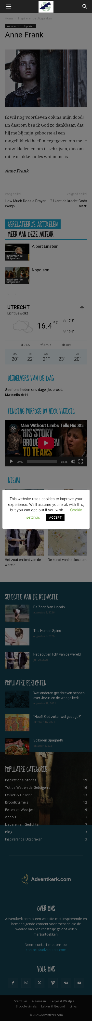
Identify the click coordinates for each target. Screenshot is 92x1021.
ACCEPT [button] (55, 517)
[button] (8, 6)
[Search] (85, 6)
